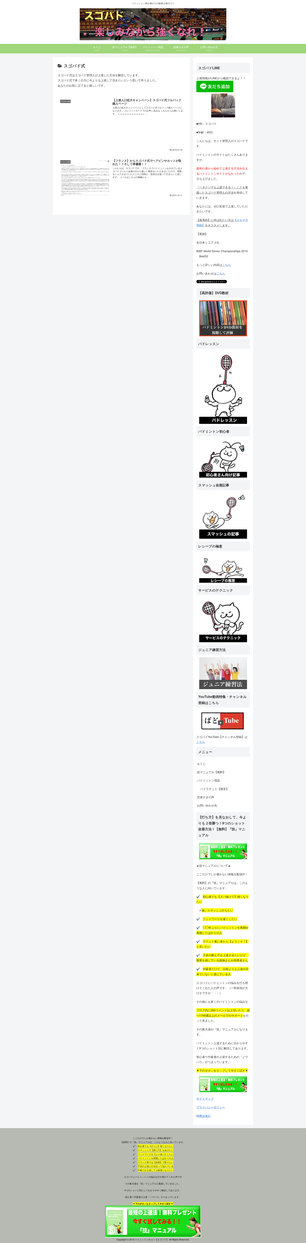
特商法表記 (203, 1116)
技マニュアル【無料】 (211, 772)
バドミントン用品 (208, 780)
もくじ (201, 763)
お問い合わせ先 (207, 805)
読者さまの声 (205, 797)
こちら (226, 265)
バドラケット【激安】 (214, 789)
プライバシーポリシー (210, 1107)
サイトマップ (205, 1098)
